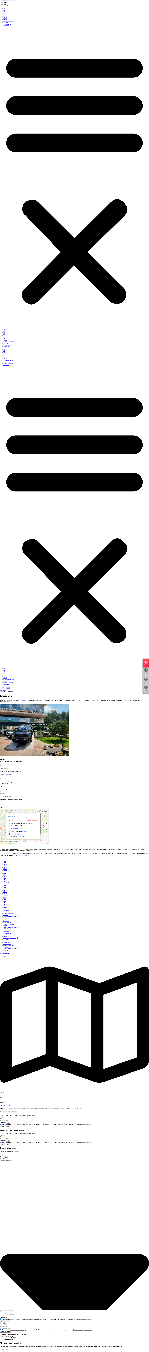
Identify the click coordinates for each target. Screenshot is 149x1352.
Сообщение (3, 1122)
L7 (4, 10)
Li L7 (5, 866)
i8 (3, 16)
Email (2, 1119)
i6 (3, 14)
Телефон (2, 1120)
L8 (4, 11)
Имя (1, 1117)
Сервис (5, 19)
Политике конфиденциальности (82, 1124)
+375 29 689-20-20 (5, 796)
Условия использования (17, 1124)
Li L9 (5, 869)
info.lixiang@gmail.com (6, 789)
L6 (4, 8)
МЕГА (5, 18)
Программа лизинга (6, 1160)
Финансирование (8, 21)
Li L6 (5, 864)
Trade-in (5, 22)
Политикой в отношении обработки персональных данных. (103, 1346)
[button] (74, 177)
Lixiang (23, 700)
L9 (4, 13)
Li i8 (4, 861)
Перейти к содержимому (7, 0)
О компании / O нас (9, 360)
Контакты (6, 25)
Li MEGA (6, 870)
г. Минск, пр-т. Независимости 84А (10, 1093)
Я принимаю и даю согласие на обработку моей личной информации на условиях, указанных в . (47, 1124)
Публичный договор (24, 1108)
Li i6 (4, 862)
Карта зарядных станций (10, 916)
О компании (7, 24)
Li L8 (5, 867)
